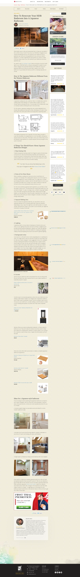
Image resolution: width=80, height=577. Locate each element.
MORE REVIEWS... (58, 185)
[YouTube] (64, 192)
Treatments (48, 1)
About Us (32, 1)
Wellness (23, 5)
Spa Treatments (45, 570)
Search (63, 13)
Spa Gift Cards (45, 572)
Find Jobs (56, 569)
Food (36, 8)
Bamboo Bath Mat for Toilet (20, 368)
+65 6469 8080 (31, 570)
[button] (58, 83)
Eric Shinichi (25, 23)
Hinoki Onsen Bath (39, 166)
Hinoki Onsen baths (31, 484)
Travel (44, 8)
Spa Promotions (45, 569)
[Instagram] (60, 192)
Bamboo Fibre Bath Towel (20, 336)
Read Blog (57, 567)
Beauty (18, 8)
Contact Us (57, 570)
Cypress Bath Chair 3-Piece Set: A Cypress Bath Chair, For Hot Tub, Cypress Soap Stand (24, 212)
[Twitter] (56, 192)
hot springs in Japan (26, 63)
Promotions (40, 1)
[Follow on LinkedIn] (25, 537)
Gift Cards (55, 1)
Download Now (58, 63)
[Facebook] (52, 192)
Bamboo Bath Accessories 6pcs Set (22, 382)
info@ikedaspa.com (32, 574)
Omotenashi (53, 8)
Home (15, 5)
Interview (61, 8)
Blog (19, 5)
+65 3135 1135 (31, 572)
